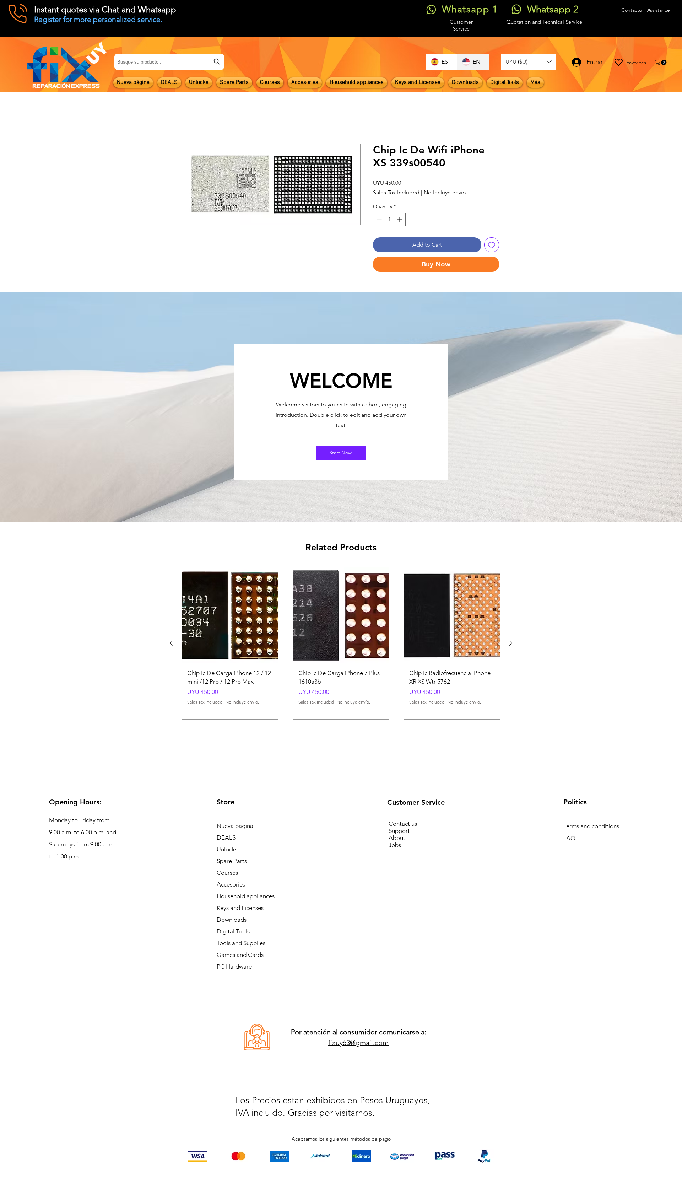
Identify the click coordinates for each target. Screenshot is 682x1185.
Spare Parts (232, 860)
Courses (227, 872)
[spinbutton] (389, 220)
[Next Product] (511, 643)
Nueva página (235, 825)
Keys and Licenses (240, 907)
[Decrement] (378, 220)
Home (191, 117)
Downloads (232, 919)
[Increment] (400, 220)
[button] (528, 62)
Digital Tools (233, 931)
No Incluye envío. (445, 192)
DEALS (226, 837)
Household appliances (246, 896)
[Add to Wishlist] (491, 245)
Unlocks (227, 849)
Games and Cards (240, 954)
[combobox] (169, 62)
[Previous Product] (171, 643)
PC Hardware (234, 966)
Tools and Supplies (241, 943)
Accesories (231, 884)
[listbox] (528, 62)
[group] (341, 643)
